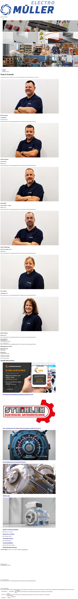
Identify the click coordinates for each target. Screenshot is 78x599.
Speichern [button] (13, 596)
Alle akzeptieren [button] (4, 591)
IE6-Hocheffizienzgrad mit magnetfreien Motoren (14, 462)
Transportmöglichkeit (8, 542)
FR (3, 18)
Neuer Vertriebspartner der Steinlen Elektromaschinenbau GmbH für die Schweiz (22, 428)
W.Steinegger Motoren (8, 538)
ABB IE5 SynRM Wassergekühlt (10, 529)
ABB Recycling (6, 495)
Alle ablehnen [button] (11, 591)
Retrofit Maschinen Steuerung (10, 547)
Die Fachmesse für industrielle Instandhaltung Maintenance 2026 (18, 394)
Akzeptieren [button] (3, 594)
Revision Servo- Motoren (8, 534)
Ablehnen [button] (9, 597)
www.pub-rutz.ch (24, 549)
